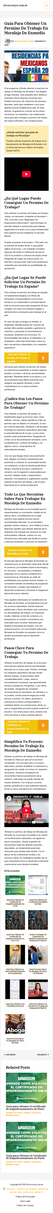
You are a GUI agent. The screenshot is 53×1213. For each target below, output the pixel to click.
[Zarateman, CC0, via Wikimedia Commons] (26, 1190)
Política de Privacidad (25, 1197)
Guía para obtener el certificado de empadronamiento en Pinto (26, 1107)
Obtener (27, 1113)
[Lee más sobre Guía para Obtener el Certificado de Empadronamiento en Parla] (26, 1137)
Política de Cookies (25, 1205)
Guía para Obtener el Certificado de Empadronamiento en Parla (26, 1157)
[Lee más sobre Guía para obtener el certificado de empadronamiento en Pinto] (26, 1088)
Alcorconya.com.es (15, 5)
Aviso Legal (25, 1201)
